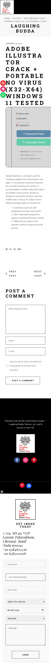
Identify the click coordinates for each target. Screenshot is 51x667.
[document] (25, 578)
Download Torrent (35, 142)
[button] (25, 492)
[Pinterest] (22, 485)
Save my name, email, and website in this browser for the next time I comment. (26, 365)
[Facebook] (28, 485)
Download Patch (35, 134)
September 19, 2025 (14, 43)
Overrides (16, 18)
